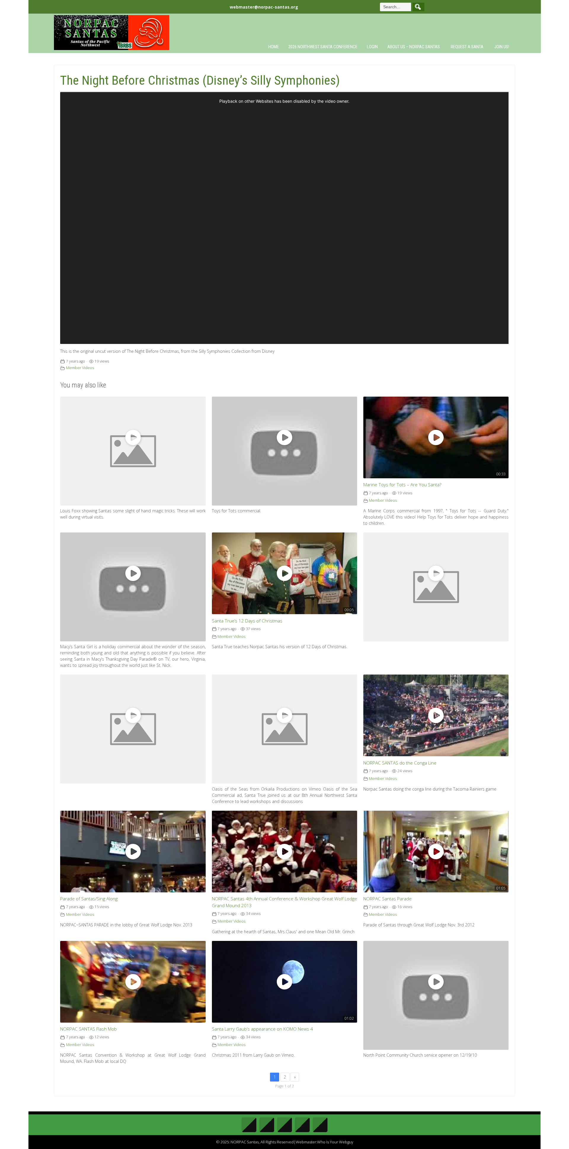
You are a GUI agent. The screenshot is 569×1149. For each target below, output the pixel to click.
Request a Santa (467, 46)
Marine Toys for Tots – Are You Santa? (402, 485)
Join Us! (501, 46)
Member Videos (80, 367)
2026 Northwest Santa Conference (322, 46)
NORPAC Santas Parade (387, 899)
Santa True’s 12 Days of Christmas (247, 621)
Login (372, 46)
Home (273, 46)
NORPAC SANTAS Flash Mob (88, 1029)
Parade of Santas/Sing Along (89, 899)
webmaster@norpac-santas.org (264, 7)
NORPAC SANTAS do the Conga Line (400, 763)
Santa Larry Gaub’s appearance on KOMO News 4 (262, 1029)
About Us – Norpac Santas (413, 46)
